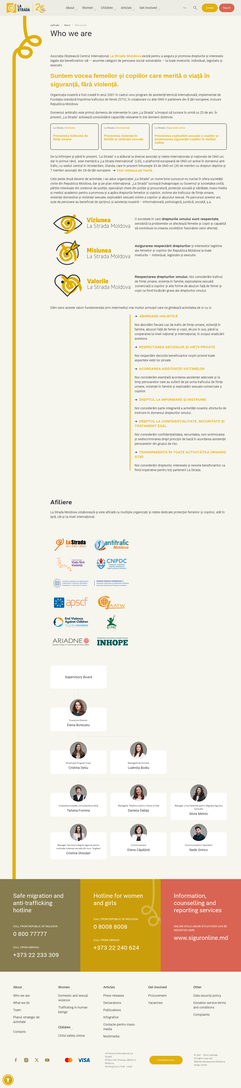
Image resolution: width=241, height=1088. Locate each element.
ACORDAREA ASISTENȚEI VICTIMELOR (172, 368)
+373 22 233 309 (36, 955)
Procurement (157, 995)
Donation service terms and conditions (209, 1005)
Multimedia (111, 1036)
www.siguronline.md (201, 937)
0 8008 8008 (110, 926)
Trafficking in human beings (73, 1010)
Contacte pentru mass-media (119, 1027)
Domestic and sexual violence (73, 998)
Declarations (112, 1002)
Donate (210, 8)
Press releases (113, 995)
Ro (184, 8)
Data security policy (207, 995)
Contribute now (166, 1060)
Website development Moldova (210, 1061)
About (70, 7)
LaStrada (54, 25)
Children (107, 7)
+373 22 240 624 (116, 947)
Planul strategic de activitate (26, 1019)
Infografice (111, 1017)
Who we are (21, 995)
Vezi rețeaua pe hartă (134, 170)
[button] (8, 1080)
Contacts (19, 1031)
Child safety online (71, 1035)
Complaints (201, 1014)
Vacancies (155, 1002)
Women (87, 7)
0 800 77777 (30, 933)
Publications (112, 1010)
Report (227, 8)
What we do (21, 1002)
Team (17, 1010)
